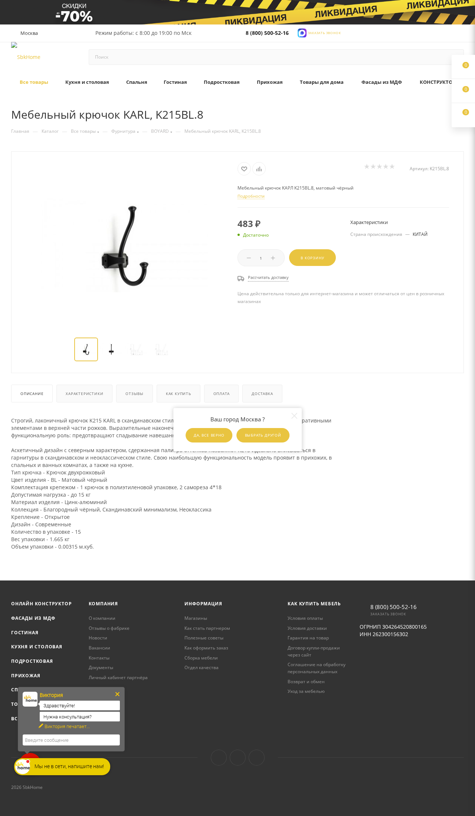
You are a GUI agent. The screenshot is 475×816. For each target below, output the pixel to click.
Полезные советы (203, 638)
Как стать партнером (207, 628)
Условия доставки (307, 628)
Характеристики (84, 393)
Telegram (238, 758)
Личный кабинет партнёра (118, 677)
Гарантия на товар (308, 638)
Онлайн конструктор (41, 604)
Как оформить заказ (206, 648)
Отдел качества (201, 667)
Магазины (195, 618)
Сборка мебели (201, 658)
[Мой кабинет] (460, 34)
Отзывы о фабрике (109, 628)
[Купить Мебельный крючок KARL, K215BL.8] (124, 245)
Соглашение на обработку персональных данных (316, 668)
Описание (31, 393)
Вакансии (99, 648)
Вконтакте (219, 758)
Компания (103, 604)
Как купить (178, 393)
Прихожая (25, 675)
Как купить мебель (314, 604)
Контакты (99, 658)
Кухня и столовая (36, 647)
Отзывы (134, 393)
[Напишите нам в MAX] (302, 32)
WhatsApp (257, 758)
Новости (98, 638)
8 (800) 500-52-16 (267, 32)
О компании (102, 618)
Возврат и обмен (306, 681)
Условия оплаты (305, 618)
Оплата (221, 393)
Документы (101, 667)
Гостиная (24, 632)
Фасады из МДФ (33, 618)
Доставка (262, 393)
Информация (203, 604)
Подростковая (32, 661)
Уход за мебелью (306, 691)
